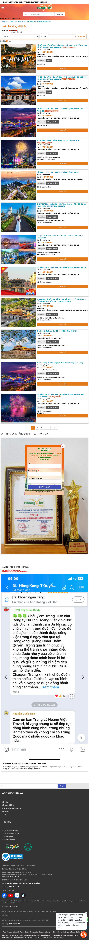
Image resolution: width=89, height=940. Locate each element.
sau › (47, 428)
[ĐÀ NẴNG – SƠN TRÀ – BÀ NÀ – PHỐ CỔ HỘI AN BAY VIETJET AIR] (18, 295)
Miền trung (30, 21)
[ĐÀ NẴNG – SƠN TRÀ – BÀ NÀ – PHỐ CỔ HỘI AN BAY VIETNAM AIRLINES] (18, 136)
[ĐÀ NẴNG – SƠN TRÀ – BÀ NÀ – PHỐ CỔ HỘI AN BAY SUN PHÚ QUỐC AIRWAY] (18, 422)
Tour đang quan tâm (35, 478)
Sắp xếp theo (44, 34)
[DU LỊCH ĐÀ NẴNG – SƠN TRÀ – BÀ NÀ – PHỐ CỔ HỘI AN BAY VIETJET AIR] (18, 263)
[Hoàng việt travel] (44, 10)
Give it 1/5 (9, 30)
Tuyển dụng (5, 811)
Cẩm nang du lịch (7, 836)
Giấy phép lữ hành (8, 805)
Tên (30, 463)
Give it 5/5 (17, 30)
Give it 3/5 (13, 30)
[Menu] (3, 9)
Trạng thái (6, 34)
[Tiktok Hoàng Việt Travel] (23, 897)
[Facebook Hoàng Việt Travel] (4, 897)
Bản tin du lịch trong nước (10, 830)
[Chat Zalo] (84, 930)
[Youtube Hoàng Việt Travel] (10, 897)
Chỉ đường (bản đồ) (8, 839)
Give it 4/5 (15, 30)
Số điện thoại (33, 471)
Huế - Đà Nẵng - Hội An (43, 21)
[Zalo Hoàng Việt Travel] (16, 897)
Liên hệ (4, 814)
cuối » (54, 428)
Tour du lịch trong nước (17, 21)
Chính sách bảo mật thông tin (11, 808)
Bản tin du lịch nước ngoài (10, 833)
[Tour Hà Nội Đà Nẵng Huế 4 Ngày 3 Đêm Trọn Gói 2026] (18, 358)
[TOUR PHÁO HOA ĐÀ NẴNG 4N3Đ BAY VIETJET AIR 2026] (18, 168)
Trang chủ (5, 21)
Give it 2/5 (11, 30)
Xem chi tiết (62, 69)
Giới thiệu (5, 802)
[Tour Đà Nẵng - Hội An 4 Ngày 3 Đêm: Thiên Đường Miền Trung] (18, 390)
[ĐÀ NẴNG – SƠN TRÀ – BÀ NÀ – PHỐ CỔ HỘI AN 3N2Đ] (18, 200)
